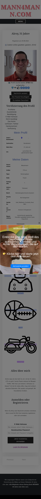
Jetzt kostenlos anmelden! (20, 266)
